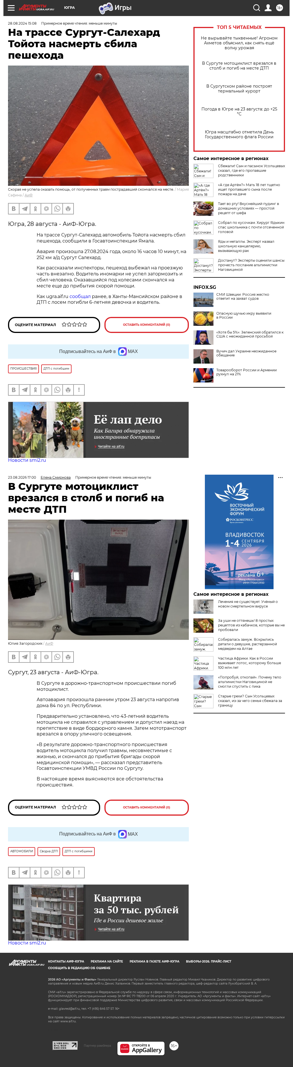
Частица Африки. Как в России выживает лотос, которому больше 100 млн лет (249, 663)
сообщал (80, 296)
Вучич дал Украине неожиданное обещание (246, 353)
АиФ (29, 195)
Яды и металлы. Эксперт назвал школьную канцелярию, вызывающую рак (246, 246)
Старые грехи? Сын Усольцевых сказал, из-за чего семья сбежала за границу (250, 700)
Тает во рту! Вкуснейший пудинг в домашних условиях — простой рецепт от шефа (248, 208)
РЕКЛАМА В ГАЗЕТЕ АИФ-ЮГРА (154, 961)
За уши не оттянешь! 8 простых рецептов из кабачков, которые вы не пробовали (251, 625)
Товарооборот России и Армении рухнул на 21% (246, 372)
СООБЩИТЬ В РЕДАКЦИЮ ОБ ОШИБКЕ (79, 968)
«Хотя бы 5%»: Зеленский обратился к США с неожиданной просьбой (250, 334)
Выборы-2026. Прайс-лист (208, 961)
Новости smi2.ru (27, 460)
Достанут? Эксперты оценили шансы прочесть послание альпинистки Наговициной (251, 265)
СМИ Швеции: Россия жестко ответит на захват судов (242, 297)
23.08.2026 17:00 (22, 477)
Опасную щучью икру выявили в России (243, 315)
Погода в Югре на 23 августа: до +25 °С (239, 112)
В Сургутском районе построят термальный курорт (239, 89)
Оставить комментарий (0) (146, 325)
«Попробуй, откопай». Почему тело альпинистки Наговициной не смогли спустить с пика (249, 682)
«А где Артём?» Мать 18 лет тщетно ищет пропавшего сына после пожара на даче (249, 189)
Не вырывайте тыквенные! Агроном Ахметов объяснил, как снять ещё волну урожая (239, 43)
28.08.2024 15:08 (22, 23)
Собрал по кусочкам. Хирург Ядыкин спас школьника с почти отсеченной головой (251, 227)
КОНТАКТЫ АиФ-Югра (66, 961)
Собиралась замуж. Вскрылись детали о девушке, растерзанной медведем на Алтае (247, 644)
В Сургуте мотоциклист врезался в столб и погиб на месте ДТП (239, 66)
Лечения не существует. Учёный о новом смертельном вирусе (248, 603)
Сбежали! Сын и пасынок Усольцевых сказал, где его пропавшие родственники (251, 170)
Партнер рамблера (97, 1045)
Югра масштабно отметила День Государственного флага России (239, 134)
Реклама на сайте (107, 961)
